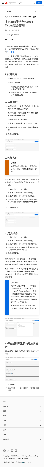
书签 (8, 34)
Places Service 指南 (29, 17)
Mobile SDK (15, 17)
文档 (6, 17)
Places (11, 39)
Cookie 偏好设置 (23, 458)
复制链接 (16, 34)
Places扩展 (11, 52)
